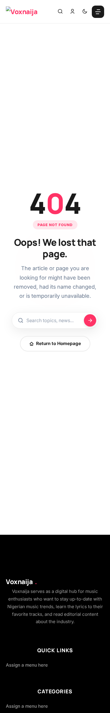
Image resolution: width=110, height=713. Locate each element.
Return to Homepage (58, 343)
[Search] (60, 11)
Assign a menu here (27, 665)
